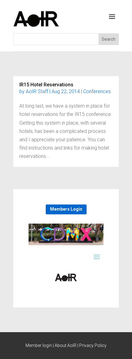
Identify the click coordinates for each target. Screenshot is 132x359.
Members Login (66, 209)
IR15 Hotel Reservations (46, 85)
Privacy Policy (93, 345)
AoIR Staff (37, 91)
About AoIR (65, 345)
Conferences (97, 91)
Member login (38, 345)
